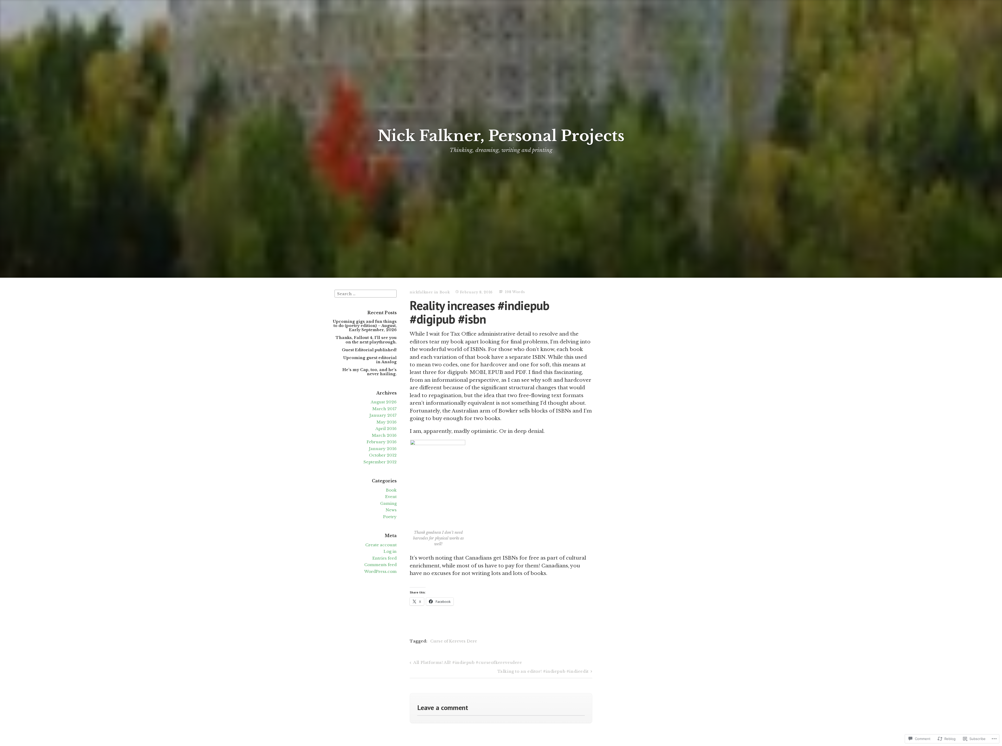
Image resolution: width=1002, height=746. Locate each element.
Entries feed (384, 558)
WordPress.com (380, 571)
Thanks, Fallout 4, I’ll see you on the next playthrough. (366, 339)
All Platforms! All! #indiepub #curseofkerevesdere (467, 662)
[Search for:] (366, 293)
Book (391, 490)
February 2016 (382, 441)
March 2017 (384, 408)
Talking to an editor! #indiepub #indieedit (543, 671)
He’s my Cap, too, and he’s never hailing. (369, 371)
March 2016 (384, 435)
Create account (381, 544)
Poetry (390, 516)
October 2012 (383, 455)
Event (391, 496)
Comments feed (380, 564)
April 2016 (386, 428)
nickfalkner (421, 292)
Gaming (388, 503)
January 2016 (383, 448)
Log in (390, 551)
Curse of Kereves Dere (453, 641)
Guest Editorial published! (369, 350)
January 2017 (383, 415)
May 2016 (387, 422)
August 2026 (384, 401)
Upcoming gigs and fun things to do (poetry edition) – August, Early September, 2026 (365, 325)
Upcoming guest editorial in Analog (370, 359)
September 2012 (380, 461)
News (391, 509)
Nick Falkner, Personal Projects (501, 135)
